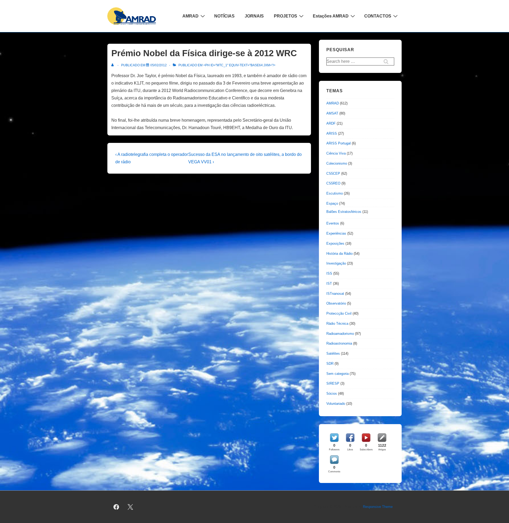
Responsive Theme (378, 507)
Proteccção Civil (339, 313)
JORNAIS (254, 16)
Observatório (336, 303)
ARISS (331, 133)
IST (329, 283)
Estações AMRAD (331, 16)
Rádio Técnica (337, 324)
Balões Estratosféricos (343, 212)
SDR (330, 364)
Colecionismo (336, 163)
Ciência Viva (336, 153)
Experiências (336, 233)
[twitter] (130, 506)
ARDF (331, 123)
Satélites (333, 353)
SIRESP (332, 383)
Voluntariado (335, 404)
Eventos (332, 223)
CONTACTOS (377, 16)
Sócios (331, 393)
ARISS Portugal (338, 143)
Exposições (335, 243)
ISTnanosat (335, 294)
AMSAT (332, 113)
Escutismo (334, 193)
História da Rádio (339, 254)
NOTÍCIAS (224, 16)
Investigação (336, 263)
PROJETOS (285, 16)
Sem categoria (337, 374)
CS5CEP (333, 173)
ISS (329, 273)
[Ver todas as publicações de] (113, 65)
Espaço (332, 203)
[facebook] (116, 506)
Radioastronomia (339, 343)
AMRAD (190, 16)
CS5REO (333, 183)
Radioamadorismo (340, 334)
